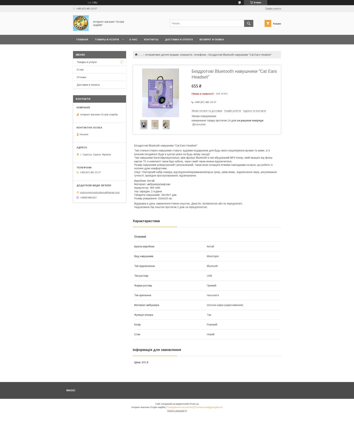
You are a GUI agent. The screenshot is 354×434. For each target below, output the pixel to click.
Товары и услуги (107, 39)
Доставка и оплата (179, 39)
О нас (133, 39)
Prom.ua (194, 404)
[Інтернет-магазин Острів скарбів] (81, 30)
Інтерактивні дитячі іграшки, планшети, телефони (175, 54)
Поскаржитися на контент (180, 407)
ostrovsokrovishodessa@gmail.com (100, 192)
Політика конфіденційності (209, 407)
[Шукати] (248, 23)
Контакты (151, 39)
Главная (82, 39)
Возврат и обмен (211, 39)
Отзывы (81, 77)
